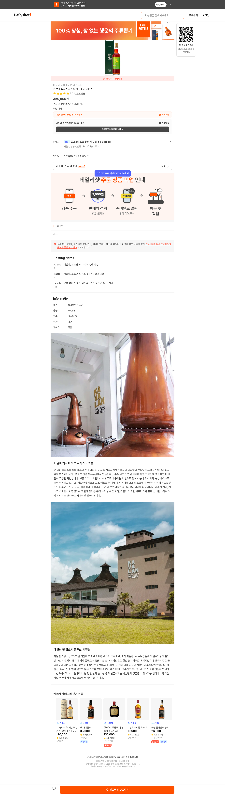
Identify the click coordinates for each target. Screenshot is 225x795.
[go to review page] (171, 226)
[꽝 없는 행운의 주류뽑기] (112, 30)
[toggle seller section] (170, 142)
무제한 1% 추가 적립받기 (111, 129)
